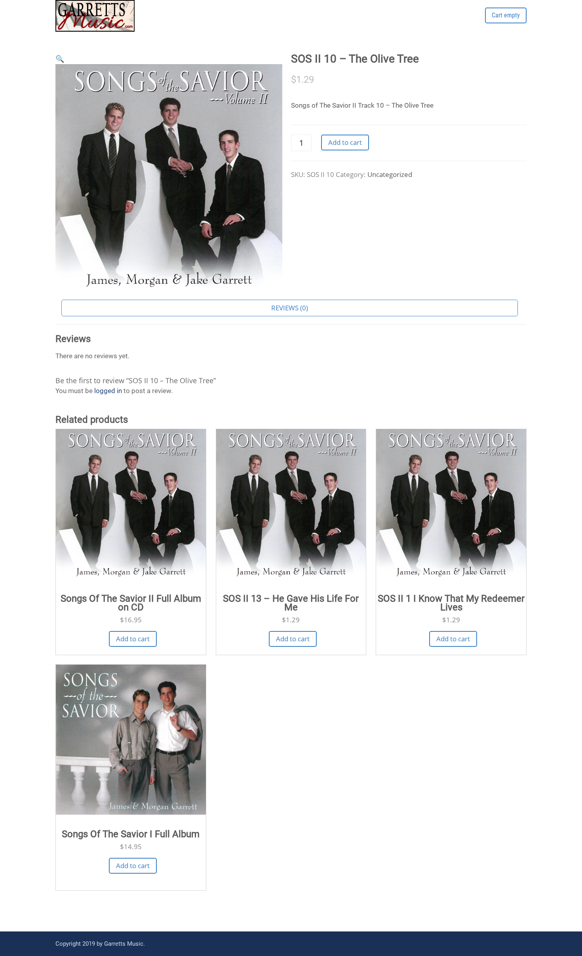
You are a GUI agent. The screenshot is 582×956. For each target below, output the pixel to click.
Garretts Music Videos (428, 22)
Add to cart (345, 142)
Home (268, 22)
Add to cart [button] (133, 638)
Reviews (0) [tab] (289, 307)
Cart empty (506, 15)
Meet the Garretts (316, 22)
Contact (370, 22)
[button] (59, 58)
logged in (108, 391)
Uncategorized (389, 174)
